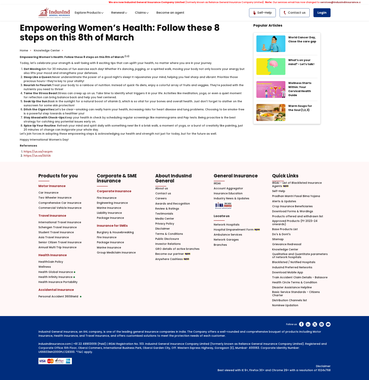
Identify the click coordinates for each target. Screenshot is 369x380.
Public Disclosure (167, 239)
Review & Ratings (167, 208)
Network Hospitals (226, 224)
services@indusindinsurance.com (334, 2)
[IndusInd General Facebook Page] (301, 324)
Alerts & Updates (284, 201)
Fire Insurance (106, 198)
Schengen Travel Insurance (57, 227)
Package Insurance (110, 218)
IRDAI (217, 183)
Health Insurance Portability (57, 282)
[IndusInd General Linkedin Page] (308, 324)
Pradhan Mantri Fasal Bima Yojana (296, 196)
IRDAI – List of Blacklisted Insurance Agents (297, 184)
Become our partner (170, 254)
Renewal (117, 12)
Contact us (163, 193)
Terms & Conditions (169, 234)
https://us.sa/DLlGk (37, 156)
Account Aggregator (228, 188)
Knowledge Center (47, 50)
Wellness (44, 266)
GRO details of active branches (177, 249)
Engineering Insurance (112, 203)
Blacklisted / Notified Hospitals (293, 262)
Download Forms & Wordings (292, 211)
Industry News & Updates (231, 198)
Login (322, 12)
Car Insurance (48, 192)
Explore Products (88, 12)
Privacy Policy (164, 223)
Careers (161, 198)
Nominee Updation (285, 305)
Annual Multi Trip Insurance (57, 247)
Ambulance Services (228, 234)
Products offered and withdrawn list (297, 216)
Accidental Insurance (56, 290)
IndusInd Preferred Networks (292, 267)
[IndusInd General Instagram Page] (321, 324)
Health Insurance (52, 255)
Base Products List (285, 229)
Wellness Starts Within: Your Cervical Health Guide (299, 89)
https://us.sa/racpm (38, 152)
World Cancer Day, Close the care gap (302, 39)
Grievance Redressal (286, 244)
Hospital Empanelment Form (234, 229)
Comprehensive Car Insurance (59, 203)
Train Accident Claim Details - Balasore (299, 277)
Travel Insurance (52, 215)
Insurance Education (228, 193)
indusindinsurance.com (54, 344)
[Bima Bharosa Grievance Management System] (223, 205)
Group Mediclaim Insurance (116, 252)
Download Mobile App (287, 272)
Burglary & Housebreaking (115, 232)
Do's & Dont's (281, 234)
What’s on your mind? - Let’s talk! (301, 62)
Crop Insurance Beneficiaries (292, 206)
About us (161, 188)
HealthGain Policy (50, 261)
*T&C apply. (84, 352)
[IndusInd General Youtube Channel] (328, 324)
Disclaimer (162, 228)
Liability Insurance (109, 213)
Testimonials (164, 213)
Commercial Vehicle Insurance (59, 208)
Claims (140, 12)
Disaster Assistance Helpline (292, 287)
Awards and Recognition (172, 203)
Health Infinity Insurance (55, 277)
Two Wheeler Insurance (54, 197)
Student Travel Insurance (56, 232)
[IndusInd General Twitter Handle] (314, 324)
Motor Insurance (52, 186)
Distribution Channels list (289, 300)
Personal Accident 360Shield (59, 296)
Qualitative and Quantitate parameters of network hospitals (300, 255)
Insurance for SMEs (112, 225)
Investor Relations (168, 244)
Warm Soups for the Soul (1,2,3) (300, 108)
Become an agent (170, 12)
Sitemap (278, 239)
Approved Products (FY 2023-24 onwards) (294, 222)
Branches (220, 245)
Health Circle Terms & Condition (294, 282)
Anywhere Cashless (169, 259)
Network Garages (226, 239)
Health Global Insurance (56, 272)
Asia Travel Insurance (53, 237)
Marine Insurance (109, 208)
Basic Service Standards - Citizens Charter (296, 293)
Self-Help (278, 191)
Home (24, 50)
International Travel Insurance (59, 222)
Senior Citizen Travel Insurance (59, 242)
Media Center (164, 218)
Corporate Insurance (114, 191)
